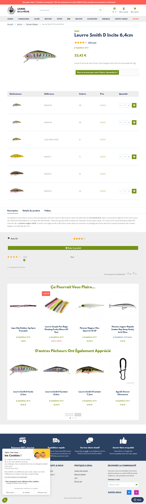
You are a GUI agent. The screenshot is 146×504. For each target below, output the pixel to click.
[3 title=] (79, 239)
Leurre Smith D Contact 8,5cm (56, 382)
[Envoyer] (137, 484)
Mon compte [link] (123, 12)
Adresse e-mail (114, 479)
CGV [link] (75, 478)
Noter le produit (73, 248)
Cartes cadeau (121, 19)
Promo (136, 19)
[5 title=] (84, 239)
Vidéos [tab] (47, 210)
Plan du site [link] (78, 481)
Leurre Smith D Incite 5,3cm (23, 382)
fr (113, 12)
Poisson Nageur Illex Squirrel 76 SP (89, 318)
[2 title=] (77, 239)
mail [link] (86, 451)
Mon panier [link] (135, 12)
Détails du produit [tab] (31, 210)
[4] (83, 42)
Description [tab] (12, 210)
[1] (75, 42)
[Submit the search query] (100, 10)
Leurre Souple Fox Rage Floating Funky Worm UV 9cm (56, 318)
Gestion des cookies (81, 471)
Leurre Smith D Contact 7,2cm (89, 382)
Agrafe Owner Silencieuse (122, 382)
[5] (85, 42)
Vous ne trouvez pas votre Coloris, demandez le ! (97, 72)
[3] (80, 42)
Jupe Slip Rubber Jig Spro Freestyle (23, 318)
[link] (129, 492)
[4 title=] (82, 239)
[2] (78, 42)
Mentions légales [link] (80, 474)
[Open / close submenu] (10, 19)
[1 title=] (74, 239)
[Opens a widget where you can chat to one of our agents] (137, 500)
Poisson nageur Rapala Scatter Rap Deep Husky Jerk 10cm (122, 318)
